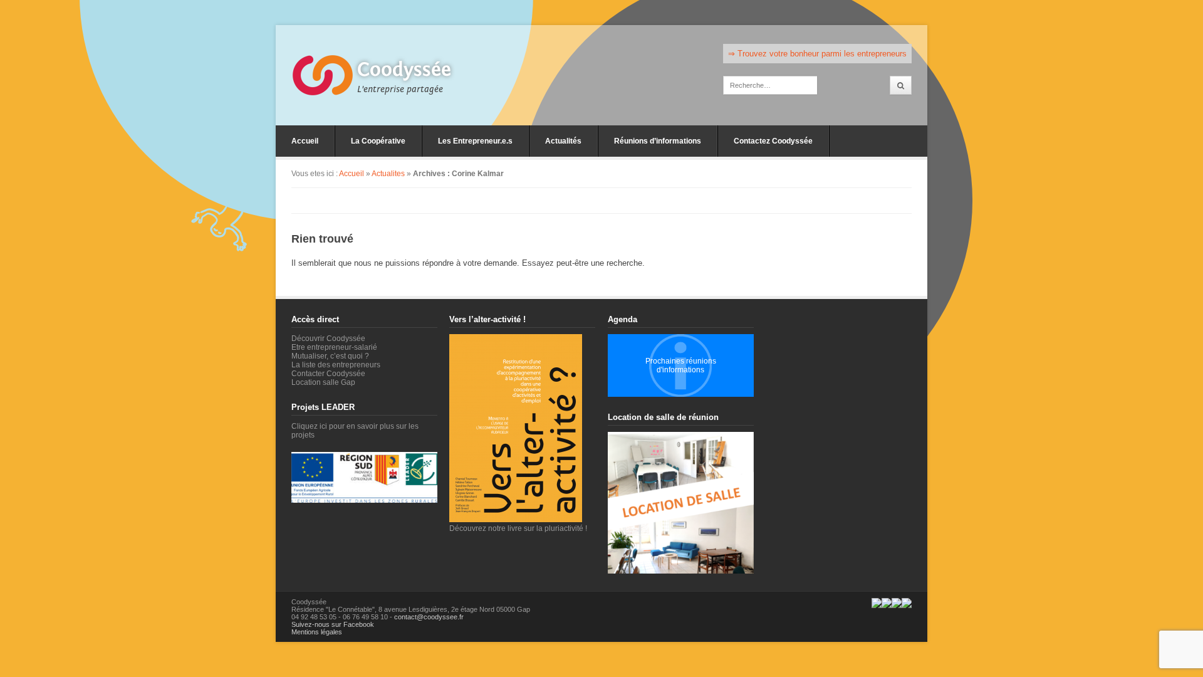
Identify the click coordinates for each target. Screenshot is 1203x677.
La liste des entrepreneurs (335, 364)
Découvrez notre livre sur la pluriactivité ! (518, 528)
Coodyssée (404, 69)
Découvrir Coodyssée (328, 338)
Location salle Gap (323, 382)
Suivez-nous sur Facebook (332, 624)
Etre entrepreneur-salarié (334, 347)
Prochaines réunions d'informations (680, 365)
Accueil (304, 141)
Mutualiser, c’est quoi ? (330, 356)
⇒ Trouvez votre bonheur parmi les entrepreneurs (817, 53)
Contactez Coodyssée (773, 141)
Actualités (563, 141)
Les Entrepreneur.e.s (475, 141)
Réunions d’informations (657, 141)
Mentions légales (316, 632)
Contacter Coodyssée (328, 373)
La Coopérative (378, 141)
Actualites (388, 173)
